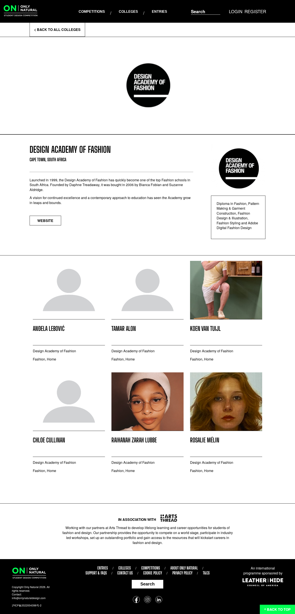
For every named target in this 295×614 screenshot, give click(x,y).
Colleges (128, 11)
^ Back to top (277, 609)
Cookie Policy (152, 573)
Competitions (92, 11)
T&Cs (206, 573)
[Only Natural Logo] (20, 11)
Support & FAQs (96, 573)
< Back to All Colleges (57, 29)
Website (45, 220)
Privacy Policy (182, 573)
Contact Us (125, 573)
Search (147, 584)
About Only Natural (184, 568)
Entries (159, 11)
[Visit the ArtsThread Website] (167, 518)
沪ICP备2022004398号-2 (26, 605)
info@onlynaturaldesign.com (29, 598)
